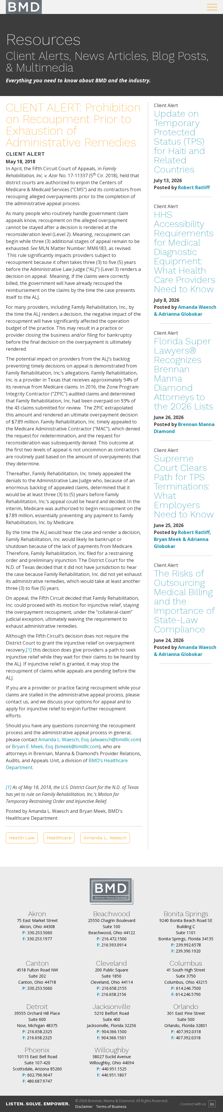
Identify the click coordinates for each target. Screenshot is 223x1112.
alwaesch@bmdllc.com (116, 739)
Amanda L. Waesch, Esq (63, 739)
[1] (29, 650)
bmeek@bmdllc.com (77, 746)
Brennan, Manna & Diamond (24, 7)
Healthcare (59, 837)
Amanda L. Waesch (105, 837)
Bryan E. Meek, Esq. (33, 746)
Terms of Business (111, 1106)
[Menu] (212, 7)
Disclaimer (84, 1106)
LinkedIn (211, 1103)
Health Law (22, 837)
